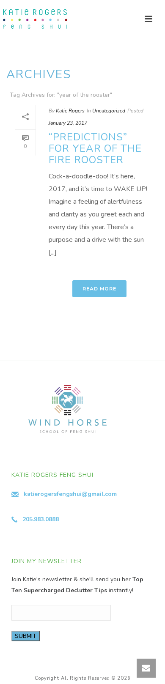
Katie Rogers (70, 110)
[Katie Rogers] (34, 19)
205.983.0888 (40, 519)
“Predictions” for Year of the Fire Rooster (95, 148)
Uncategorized (108, 110)
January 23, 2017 (68, 123)
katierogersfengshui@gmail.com (70, 494)
